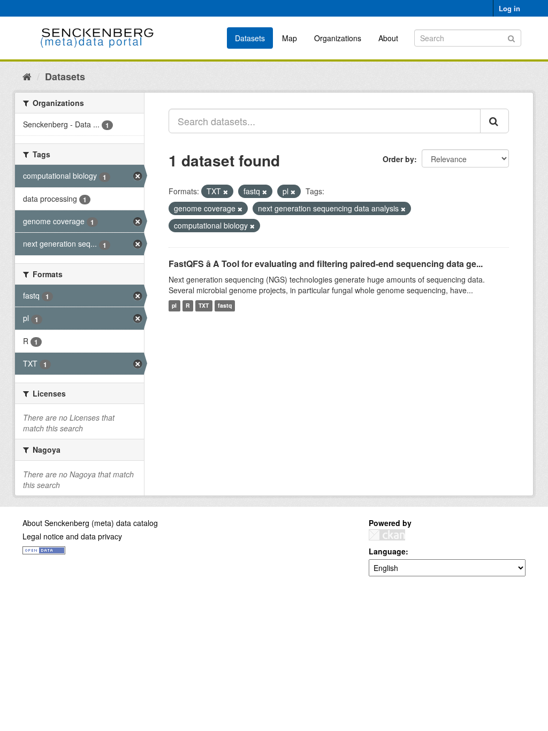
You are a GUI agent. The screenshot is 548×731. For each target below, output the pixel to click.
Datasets (250, 38)
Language (387, 551)
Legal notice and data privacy (72, 536)
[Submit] (511, 37)
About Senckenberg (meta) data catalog (90, 522)
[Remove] (225, 191)
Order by (398, 159)
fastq (225, 306)
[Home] (27, 76)
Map (289, 38)
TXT (204, 306)
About (388, 38)
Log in (509, 8)
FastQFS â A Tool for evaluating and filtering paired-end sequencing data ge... (326, 263)
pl (174, 306)
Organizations (337, 38)
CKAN (387, 534)
